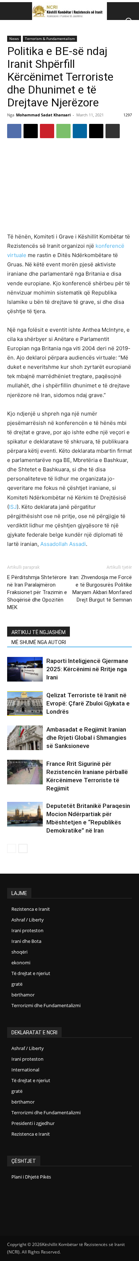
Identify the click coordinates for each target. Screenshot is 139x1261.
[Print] (112, 131)
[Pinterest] (47, 131)
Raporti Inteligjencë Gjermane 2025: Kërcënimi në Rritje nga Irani (87, 669)
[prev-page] (11, 848)
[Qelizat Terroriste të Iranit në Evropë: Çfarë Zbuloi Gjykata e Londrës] (25, 703)
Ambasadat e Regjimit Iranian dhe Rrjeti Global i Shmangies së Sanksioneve (86, 737)
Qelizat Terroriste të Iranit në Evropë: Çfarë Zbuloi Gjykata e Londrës (88, 703)
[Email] (96, 131)
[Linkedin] (80, 131)
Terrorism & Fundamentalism (50, 38)
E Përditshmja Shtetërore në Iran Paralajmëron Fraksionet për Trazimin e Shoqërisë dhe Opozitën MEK (37, 592)
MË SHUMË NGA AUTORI (38, 642)
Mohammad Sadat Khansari (43, 114)
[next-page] (23, 848)
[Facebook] (14, 131)
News (14, 38)
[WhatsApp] (63, 131)
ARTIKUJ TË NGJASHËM (38, 632)
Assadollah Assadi (63, 544)
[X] (31, 131)
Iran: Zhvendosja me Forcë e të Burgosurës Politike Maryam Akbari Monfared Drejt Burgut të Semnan (101, 588)
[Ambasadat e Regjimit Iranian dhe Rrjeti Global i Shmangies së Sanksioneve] (25, 737)
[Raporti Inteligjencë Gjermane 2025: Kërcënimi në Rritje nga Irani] (25, 669)
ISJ (13, 506)
